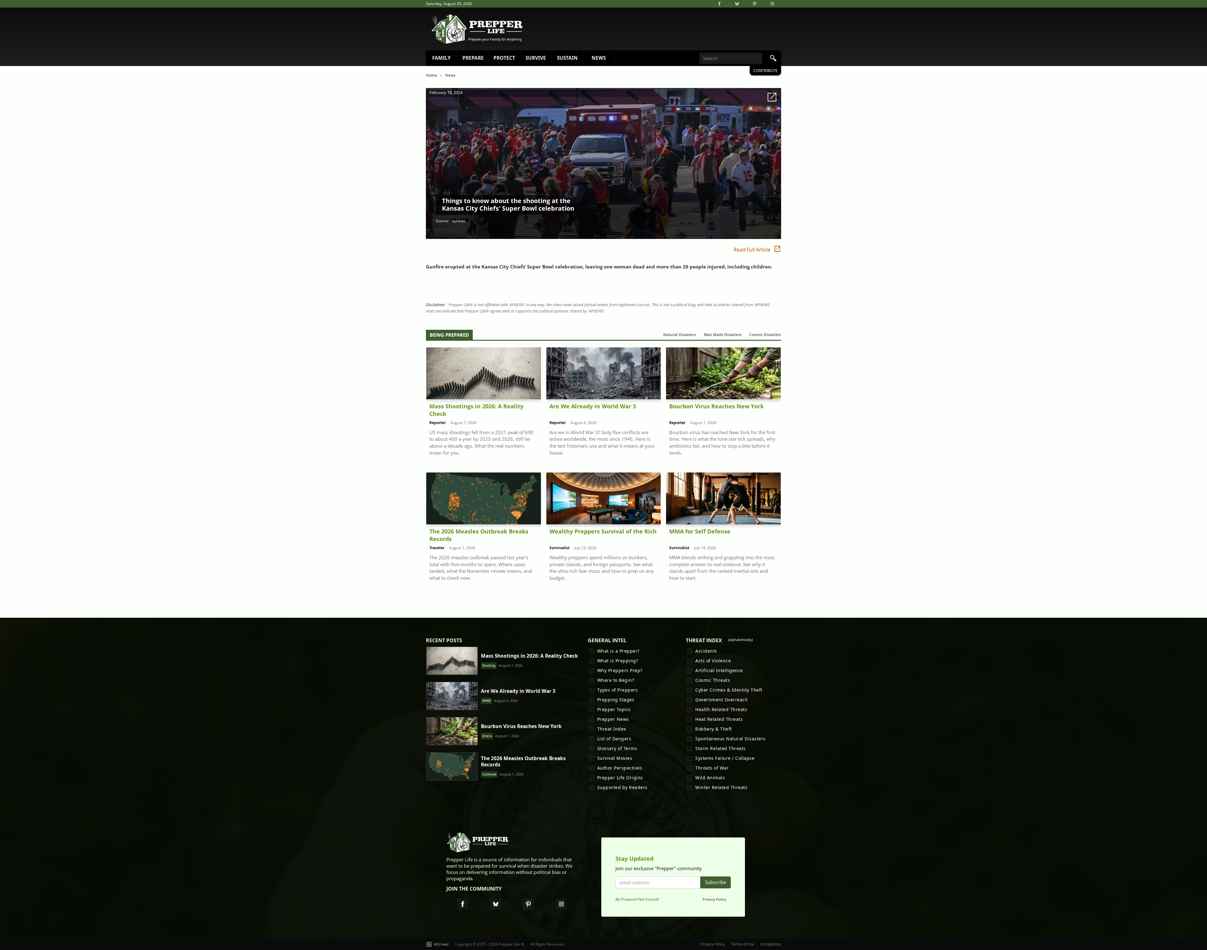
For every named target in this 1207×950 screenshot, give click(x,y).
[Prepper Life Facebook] (462, 904)
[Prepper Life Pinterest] (528, 904)
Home (431, 75)
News (450, 75)
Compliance (770, 944)
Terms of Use (742, 944)
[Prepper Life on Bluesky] (737, 3)
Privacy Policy (714, 899)
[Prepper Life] (478, 844)
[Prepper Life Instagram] (561, 904)
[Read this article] (452, 661)
